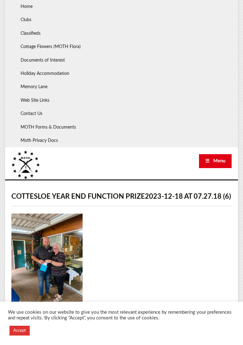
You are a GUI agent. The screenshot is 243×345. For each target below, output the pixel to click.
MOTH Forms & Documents (48, 127)
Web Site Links (35, 100)
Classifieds (30, 33)
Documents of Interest (43, 60)
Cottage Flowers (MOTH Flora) (51, 47)
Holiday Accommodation (45, 73)
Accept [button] (19, 331)
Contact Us (31, 114)
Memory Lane (34, 87)
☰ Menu (215, 161)
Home (27, 6)
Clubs (26, 20)
